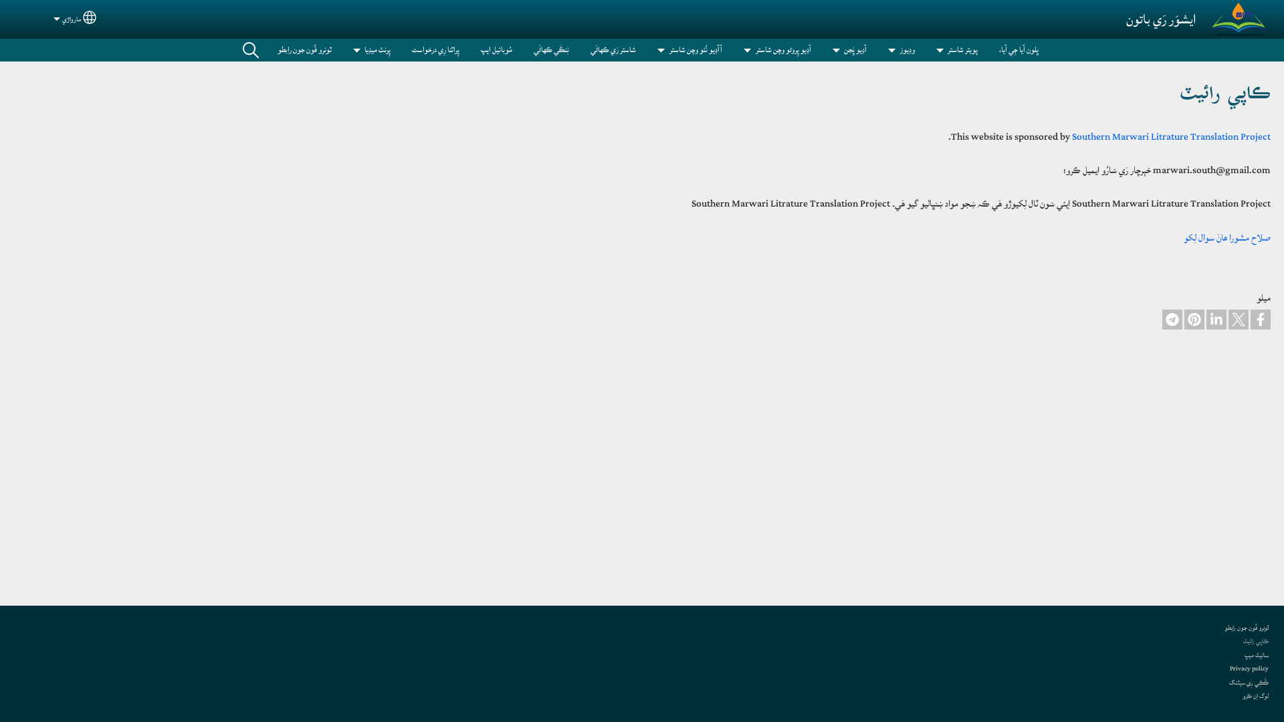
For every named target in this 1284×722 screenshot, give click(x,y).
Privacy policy (1249, 669)
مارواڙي (71, 19)
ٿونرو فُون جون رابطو (305, 49)
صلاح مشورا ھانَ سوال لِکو (1227, 238)
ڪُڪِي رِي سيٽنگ (1249, 683)
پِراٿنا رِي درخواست (435, 49)
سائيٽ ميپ (1257, 655)
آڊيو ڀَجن (855, 49)
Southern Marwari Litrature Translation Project (1171, 137)
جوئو (251, 50)
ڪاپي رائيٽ (1256, 641)
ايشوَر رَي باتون (1161, 19)
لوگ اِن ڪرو (1256, 696)
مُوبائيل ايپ (496, 49)
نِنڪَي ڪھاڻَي (551, 49)
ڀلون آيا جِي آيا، (1019, 49)
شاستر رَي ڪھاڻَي (613, 49)
